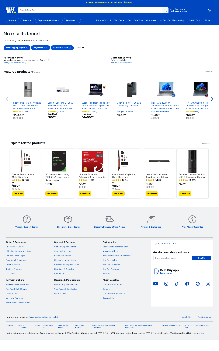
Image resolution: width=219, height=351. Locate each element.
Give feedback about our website (45, 317)
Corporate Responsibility (114, 293)
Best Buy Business (111, 269)
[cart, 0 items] (209, 10)
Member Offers (60, 293)
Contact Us (59, 273)
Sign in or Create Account (164, 243)
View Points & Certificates (65, 289)
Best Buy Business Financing (18, 302)
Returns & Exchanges (15, 255)
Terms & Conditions (22, 326)
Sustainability (109, 298)
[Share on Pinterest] (197, 283)
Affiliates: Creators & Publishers (117, 255)
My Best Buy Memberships (66, 284)
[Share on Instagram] (166, 283)
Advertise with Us (110, 251)
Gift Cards (10, 273)
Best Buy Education (111, 264)
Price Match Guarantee (16, 260)
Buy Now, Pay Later (14, 298)
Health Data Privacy (79, 326)
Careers (106, 289)
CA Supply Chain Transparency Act (197, 326)
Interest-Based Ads (47, 326)
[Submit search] (165, 10)
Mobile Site (187, 317)
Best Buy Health (110, 260)
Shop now (127, 2)
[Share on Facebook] (187, 283)
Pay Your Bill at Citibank (16, 289)
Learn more (166, 273)
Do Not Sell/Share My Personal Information (103, 326)
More (207, 20)
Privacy (37, 326)
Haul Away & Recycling (64, 269)
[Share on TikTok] (176, 283)
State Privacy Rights (63, 326)
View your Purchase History (15, 62)
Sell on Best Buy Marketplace (115, 246)
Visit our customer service (121, 62)
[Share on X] (208, 283)
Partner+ (106, 273)
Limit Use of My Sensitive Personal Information (138, 326)
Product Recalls (13, 264)
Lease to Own (12, 293)
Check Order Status (15, 246)
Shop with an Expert (63, 251)
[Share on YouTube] (155, 283)
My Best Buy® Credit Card (17, 284)
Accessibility (10, 326)
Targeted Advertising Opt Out (171, 326)
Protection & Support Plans (66, 264)
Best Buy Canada (205, 317)
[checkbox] (17, 47)
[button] (178, 10)
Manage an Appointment (65, 260)
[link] (20, 180)
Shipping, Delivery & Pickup (18, 251)
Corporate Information (113, 284)
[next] (207, 173)
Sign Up (201, 258)
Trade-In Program (14, 269)
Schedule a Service (62, 255)
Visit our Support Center (65, 246)
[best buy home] (11, 10)
